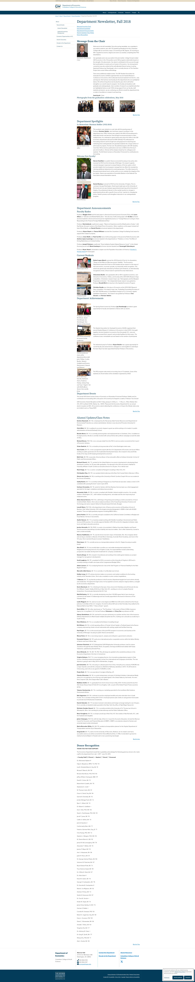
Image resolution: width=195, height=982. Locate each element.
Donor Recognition (82, 35)
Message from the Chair (84, 26)
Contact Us (75, 0)
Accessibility (111, 977)
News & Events (113, 0)
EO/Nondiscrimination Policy (122, 974)
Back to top (136, 739)
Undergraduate (112, 12)
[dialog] (178, 974)
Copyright (123, 977)
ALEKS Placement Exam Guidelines (63, 0)
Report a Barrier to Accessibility (133, 977)
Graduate (120, 12)
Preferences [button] (166, 977)
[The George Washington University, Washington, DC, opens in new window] (60, 976)
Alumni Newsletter (76, 16)
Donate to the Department (133, 0)
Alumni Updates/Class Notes (85, 33)
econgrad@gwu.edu (85, 964)
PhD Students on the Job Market (86, 0)
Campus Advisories (112, 974)
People (134, 12)
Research (127, 12)
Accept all (188, 977)
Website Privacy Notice (134, 974)
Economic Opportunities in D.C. (65, 36)
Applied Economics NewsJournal (63, 32)
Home (56, 16)
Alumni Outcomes (122, 0)
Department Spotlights (83, 28)
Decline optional (178, 977)
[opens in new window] (122, 962)
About (104, 12)
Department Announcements (85, 30)
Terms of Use (118, 977)
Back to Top (136, 115)
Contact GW (106, 977)
